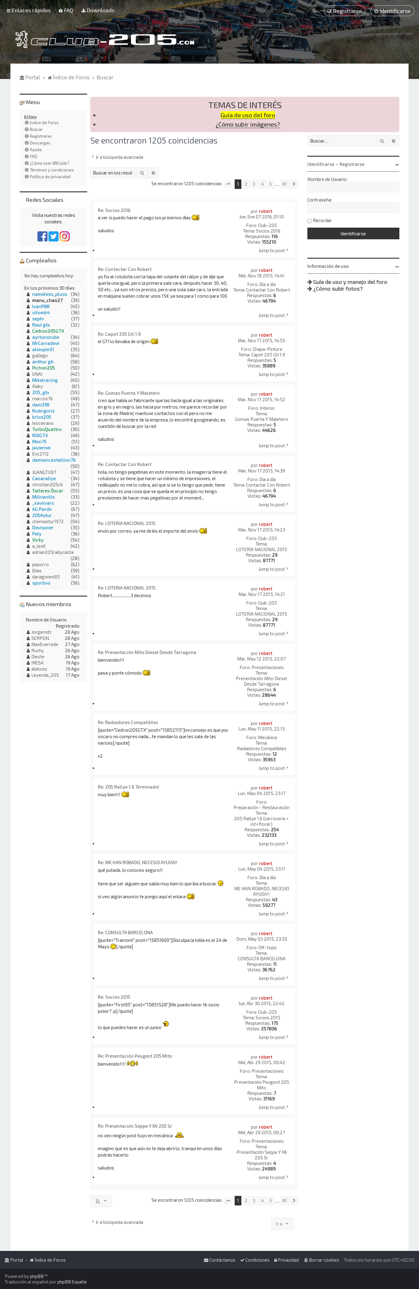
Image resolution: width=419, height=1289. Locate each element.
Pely (36, 533)
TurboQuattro (47, 429)
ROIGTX (40, 435)
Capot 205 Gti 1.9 (268, 354)
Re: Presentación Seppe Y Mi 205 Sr (135, 1126)
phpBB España (71, 1281)
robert (265, 211)
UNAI (37, 374)
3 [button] (254, 184)
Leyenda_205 (45, 675)
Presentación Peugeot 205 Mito (261, 1084)
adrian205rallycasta (53, 552)
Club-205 (267, 225)
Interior (267, 408)
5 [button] (271, 184)
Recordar (322, 220)
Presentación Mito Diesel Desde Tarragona (261, 681)
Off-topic (267, 947)
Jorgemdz (41, 632)
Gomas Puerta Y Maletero (261, 419)
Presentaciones (268, 667)
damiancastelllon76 (54, 460)
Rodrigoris (43, 410)
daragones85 (46, 576)
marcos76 (42, 398)
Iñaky (37, 386)
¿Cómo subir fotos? (338, 288)
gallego (40, 355)
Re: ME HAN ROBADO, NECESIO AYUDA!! (137, 862)
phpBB (37, 1276)
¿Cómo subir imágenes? (248, 124)
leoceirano (43, 423)
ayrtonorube (45, 337)
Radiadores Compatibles (261, 748)
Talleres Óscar (47, 490)
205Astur (42, 515)
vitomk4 (41, 312)
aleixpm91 (43, 349)
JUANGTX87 (44, 472)
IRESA (37, 662)
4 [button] (262, 184)
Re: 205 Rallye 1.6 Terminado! (128, 786)
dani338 (40, 404)
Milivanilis (43, 497)
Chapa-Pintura (267, 349)
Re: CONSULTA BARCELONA (125, 932)
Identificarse (320, 164)
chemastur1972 (48, 521)
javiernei (41, 447)
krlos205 (41, 417)
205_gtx (40, 392)
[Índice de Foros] (104, 39)
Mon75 (39, 441)
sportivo (41, 583)
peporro (40, 564)
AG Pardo (42, 509)
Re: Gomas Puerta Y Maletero (129, 393)
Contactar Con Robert (268, 289)
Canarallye (44, 478)
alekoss (39, 669)
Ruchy (37, 650)
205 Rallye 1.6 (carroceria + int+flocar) (261, 821)
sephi (38, 318)
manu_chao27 (47, 300)
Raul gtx (41, 324)
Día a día (267, 284)
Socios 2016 (268, 230)
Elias (37, 570)
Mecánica (267, 737)
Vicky (38, 540)
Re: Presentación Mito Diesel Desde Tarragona (147, 652)
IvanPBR (41, 306)
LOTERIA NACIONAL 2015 (261, 549)
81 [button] (285, 184)
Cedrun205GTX (48, 331)
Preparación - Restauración (261, 807)
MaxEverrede (44, 644)
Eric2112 (40, 453)
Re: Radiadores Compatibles (128, 722)
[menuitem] (66, 10)
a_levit (39, 546)
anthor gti (43, 361)
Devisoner (43, 527)
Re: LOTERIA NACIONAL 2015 (127, 523)
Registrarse (352, 164)
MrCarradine (45, 343)
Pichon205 (43, 367)
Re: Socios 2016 (114, 210)
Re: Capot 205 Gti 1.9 (119, 334)
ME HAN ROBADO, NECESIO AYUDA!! (261, 891)
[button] (228, 184)
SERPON (40, 638)
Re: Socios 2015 (114, 997)
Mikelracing (45, 380)
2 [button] (246, 184)
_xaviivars (43, 503)
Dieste (37, 656)
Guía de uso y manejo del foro (350, 281)
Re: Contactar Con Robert (125, 269)
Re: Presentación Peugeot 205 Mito (135, 1056)
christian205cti (47, 484)
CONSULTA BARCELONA (262, 958)
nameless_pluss (49, 294)
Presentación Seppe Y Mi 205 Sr (261, 1154)
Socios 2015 (268, 1017)
